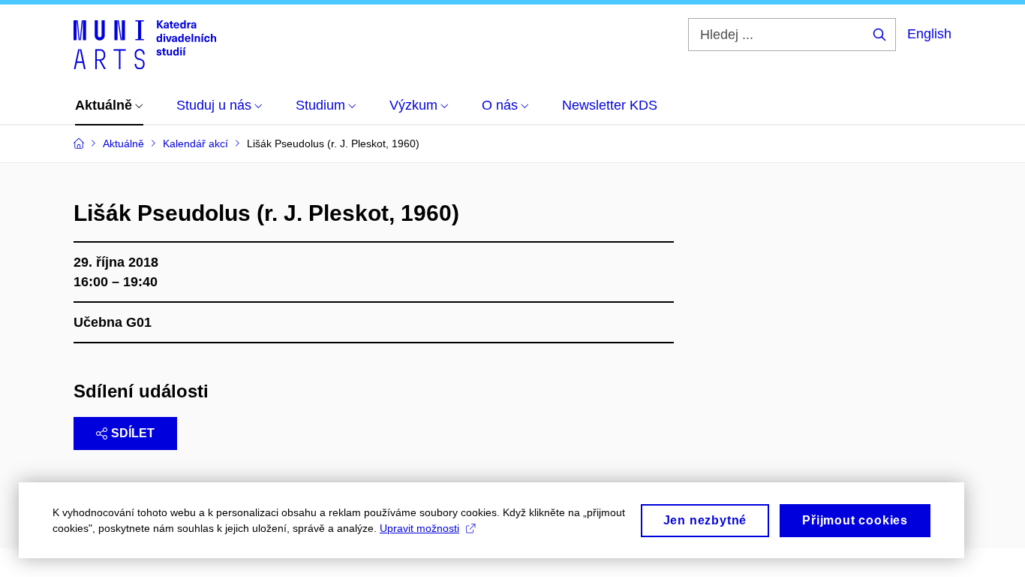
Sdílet (133, 433)
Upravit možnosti (419, 528)
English (929, 33)
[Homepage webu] (145, 43)
